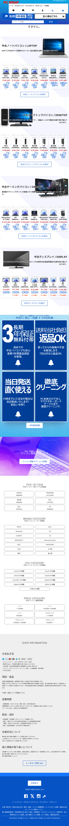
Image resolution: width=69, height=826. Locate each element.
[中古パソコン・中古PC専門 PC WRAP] (10, 2)
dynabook (19, 531)
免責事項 (37, 812)
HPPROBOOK (50, 508)
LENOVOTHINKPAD (19, 494)
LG (50, 536)
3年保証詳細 (34, 425)
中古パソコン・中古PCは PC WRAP (31, 818)
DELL (50, 527)
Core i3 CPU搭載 (19, 571)
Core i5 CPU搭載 (50, 571)
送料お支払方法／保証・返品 (21, 807)
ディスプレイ (44, 802)
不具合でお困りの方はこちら (34, 789)
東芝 (19, 553)
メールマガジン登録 (51, 807)
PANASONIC (50, 544)
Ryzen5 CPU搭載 (19, 584)
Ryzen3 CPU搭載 (50, 580)
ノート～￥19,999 (19, 607)
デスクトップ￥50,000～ (50, 621)
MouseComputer (50, 540)
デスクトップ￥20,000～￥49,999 (19, 621)
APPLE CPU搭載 (50, 584)
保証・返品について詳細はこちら (14, 693)
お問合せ (34, 783)
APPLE (19, 527)
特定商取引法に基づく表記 (23, 812)
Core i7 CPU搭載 (19, 575)
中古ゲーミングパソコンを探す (34, 236)
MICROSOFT (19, 540)
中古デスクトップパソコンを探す (34, 164)
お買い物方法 (6, 807)
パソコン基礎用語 (38, 807)
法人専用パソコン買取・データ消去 (37, 814)
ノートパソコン (17, 802)
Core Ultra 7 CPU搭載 (19, 580)
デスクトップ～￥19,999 (50, 614)
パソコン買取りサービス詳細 (34, 461)
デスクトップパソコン (31, 802)
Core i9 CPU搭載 (50, 575)
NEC (18, 544)
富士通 (50, 553)
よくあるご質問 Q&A (34, 763)
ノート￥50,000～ (19, 614)
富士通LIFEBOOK (19, 501)
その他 (50, 549)
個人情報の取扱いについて (9, 756)
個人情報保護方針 (8, 812)
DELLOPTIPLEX (19, 508)
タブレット (39, 6)
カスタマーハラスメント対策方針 (52, 812)
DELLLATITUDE (50, 501)
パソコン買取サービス (35, 809)
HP (50, 531)
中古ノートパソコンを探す (34, 94)
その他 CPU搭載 (34, 589)
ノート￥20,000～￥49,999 (49, 607)
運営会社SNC (54, 814)
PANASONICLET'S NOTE (50, 494)
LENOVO (19, 536)
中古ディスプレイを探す (34, 303)
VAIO (19, 549)
